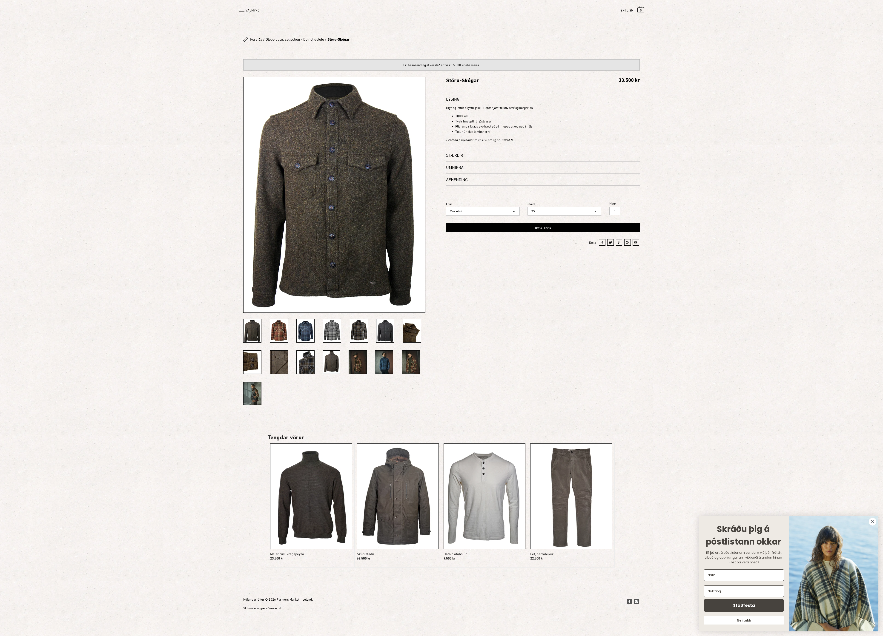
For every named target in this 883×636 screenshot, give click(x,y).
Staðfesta (744, 605)
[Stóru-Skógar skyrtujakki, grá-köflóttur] (332, 331)
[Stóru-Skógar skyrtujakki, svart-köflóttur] (359, 331)
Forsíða (256, 39)
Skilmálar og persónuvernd (262, 608)
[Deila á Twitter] (610, 242)
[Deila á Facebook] (602, 242)
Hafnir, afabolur (455, 554)
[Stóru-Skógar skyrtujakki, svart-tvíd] (385, 331)
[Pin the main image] (619, 242)
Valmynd (253, 10)
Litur (449, 204)
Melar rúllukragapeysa (287, 554)
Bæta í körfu (543, 228)
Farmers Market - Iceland (294, 599)
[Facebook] (629, 601)
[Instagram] (636, 601)
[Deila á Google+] (627, 242)
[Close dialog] (873, 522)
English (627, 10)
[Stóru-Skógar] (279, 331)
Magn (612, 203)
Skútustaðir (365, 554)
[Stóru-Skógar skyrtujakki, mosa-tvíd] (334, 195)
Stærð (532, 204)
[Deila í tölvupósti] (636, 242)
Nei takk (744, 620)
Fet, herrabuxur (541, 554)
